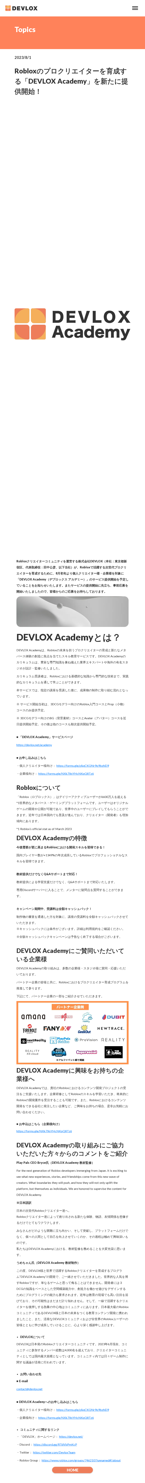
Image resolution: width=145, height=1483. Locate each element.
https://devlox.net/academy (34, 745)
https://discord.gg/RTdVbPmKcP (55, 1444)
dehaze (135, 8)
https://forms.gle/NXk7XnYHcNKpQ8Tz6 (66, 773)
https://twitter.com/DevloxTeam (54, 1452)
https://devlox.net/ (71, 1436)
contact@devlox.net (29, 1389)
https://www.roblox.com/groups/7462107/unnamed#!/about (81, 1460)
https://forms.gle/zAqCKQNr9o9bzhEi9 (82, 765)
